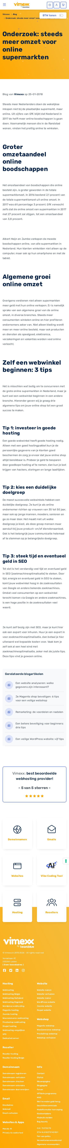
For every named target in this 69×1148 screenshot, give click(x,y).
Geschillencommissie (47, 1105)
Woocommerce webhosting (15, 1018)
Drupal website (44, 1010)
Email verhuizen (10, 1113)
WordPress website (46, 1002)
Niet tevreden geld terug (48, 1101)
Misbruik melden (44, 1118)
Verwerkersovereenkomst (49, 1140)
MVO (39, 1097)
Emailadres (8, 1105)
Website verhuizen (45, 994)
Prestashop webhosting (14, 1022)
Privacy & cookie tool (13, 1133)
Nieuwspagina (43, 1081)
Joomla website (44, 1006)
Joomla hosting (10, 1014)
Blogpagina (42, 1085)
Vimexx (6, 14)
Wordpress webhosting (13, 1006)
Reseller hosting (10, 1054)
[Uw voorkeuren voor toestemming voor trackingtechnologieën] (66, 861)
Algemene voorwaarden (48, 1144)
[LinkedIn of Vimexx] (18, 970)
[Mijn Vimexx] (57, 5)
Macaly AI (7, 1129)
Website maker (44, 998)
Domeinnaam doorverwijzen (16, 1089)
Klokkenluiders (44, 1113)
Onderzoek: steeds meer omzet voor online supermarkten (33, 18)
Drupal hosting (9, 1026)
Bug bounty (42, 1122)
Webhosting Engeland (13, 1002)
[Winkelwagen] (63, 5)
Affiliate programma (46, 1093)
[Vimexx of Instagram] (24, 970)
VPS (5, 1034)
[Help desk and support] (50, 5)
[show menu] (4, 4)
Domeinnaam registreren (14, 1073)
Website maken (44, 990)
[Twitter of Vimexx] (12, 970)
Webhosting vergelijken (14, 1030)
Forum (40, 1089)
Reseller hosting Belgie (13, 1058)
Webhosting (8, 990)
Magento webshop (45, 1026)
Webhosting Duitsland (13, 998)
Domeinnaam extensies (14, 1085)
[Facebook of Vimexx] (6, 970)
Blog (15, 14)
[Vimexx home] (20, 4)
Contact (41, 1073)
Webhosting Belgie (11, 994)
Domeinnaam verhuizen (14, 1077)
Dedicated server (11, 1038)
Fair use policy (44, 1136)
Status (40, 1077)
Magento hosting (11, 1010)
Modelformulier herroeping (49, 1109)
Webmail (7, 1109)
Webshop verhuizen (46, 1038)
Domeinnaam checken (13, 1081)
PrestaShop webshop (47, 1034)
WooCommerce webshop (48, 1030)
